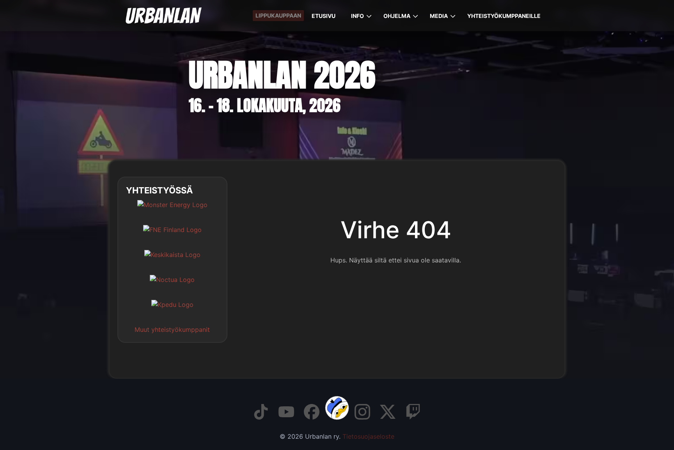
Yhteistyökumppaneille (504, 15)
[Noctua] (172, 285)
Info (357, 15)
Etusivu (323, 15)
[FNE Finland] (172, 235)
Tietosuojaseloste (368, 436)
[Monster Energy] (172, 210)
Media (439, 15)
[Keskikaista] (172, 260)
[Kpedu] (172, 310)
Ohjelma (396, 15)
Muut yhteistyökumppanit (172, 329)
